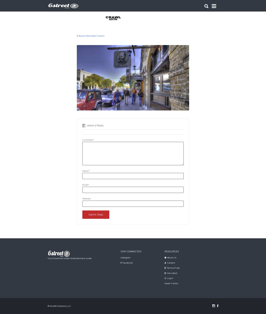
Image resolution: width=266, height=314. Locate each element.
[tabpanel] (115, 18)
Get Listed (172, 273)
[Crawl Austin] (115, 18)
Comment (88, 140)
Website (86, 198)
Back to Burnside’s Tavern (92, 36)
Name (86, 171)
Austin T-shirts (171, 283)
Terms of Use (173, 268)
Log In (170, 278)
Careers (171, 263)
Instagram (126, 257)
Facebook (127, 263)
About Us (171, 257)
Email (85, 185)
